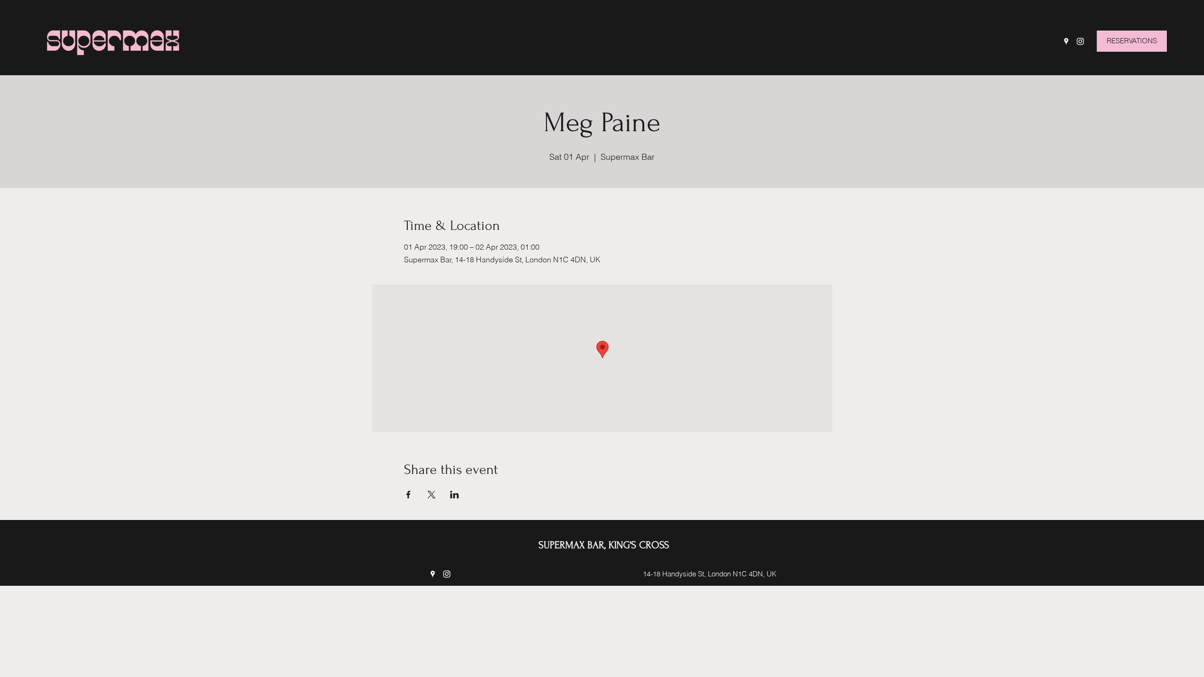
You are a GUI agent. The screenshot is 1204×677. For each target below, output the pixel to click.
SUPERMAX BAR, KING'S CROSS (604, 545)
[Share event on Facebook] (408, 494)
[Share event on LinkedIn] (454, 494)
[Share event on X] (431, 494)
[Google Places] (1066, 41)
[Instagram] (1080, 41)
